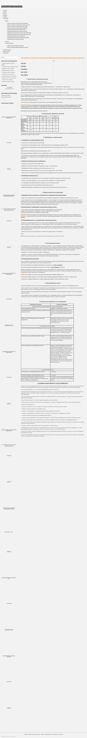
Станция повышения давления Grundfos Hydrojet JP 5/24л (9, 508)
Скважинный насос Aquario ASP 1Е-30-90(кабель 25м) (8, 430)
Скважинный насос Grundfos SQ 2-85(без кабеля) (9, 352)
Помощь (30, 734)
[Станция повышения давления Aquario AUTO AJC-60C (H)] (8, 210)
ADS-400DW (24, 69)
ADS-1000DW (24, 75)
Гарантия (42, 734)
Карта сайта (60, 734)
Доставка (38, 734)
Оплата (33, 734)
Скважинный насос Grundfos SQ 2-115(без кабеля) (9, 274)
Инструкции (54, 734)
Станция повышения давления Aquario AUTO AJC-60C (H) (9, 196)
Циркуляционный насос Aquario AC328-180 (9, 656)
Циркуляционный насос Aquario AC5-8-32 (9, 578)
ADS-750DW (24, 72)
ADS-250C (23, 63)
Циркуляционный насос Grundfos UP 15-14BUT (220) (9, 117)
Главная (25, 734)
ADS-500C (23, 66)
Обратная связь (48, 734)
